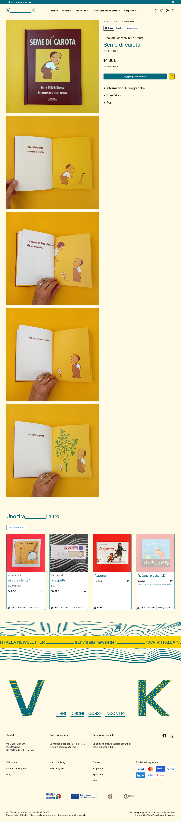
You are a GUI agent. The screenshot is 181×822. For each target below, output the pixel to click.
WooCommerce (167, 815)
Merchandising (57, 762)
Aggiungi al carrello (135, 76)
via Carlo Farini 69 (15, 743)
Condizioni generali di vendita (72, 815)
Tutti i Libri (15, 527)
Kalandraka (14, 586)
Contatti (97, 762)
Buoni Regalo (56, 768)
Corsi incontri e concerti (105, 10)
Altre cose (81, 10)
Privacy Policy (13, 815)
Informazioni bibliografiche (125, 88)
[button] (172, 76)
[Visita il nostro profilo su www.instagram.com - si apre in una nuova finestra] (172, 735)
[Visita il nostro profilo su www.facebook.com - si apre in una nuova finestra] (164, 735)
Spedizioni (113, 95)
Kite (53, 586)
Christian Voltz (15, 575)
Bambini (120, 28)
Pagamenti (98, 768)
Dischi (65, 10)
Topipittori (111, 51)
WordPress (152, 815)
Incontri (115, 713)
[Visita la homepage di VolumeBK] (20, 10)
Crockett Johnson (115, 38)
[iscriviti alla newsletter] (90, 642)
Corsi (94, 713)
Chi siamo (11, 762)
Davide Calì (57, 575)
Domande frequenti (16, 768)
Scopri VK (129, 10)
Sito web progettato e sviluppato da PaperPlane (152, 812)
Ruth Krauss (136, 38)
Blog (8, 774)
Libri (53, 10)
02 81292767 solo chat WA (20, 750)
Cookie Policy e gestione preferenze (38, 815)
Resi (109, 102)
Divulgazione (164, 607)
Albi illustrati (132, 28)
